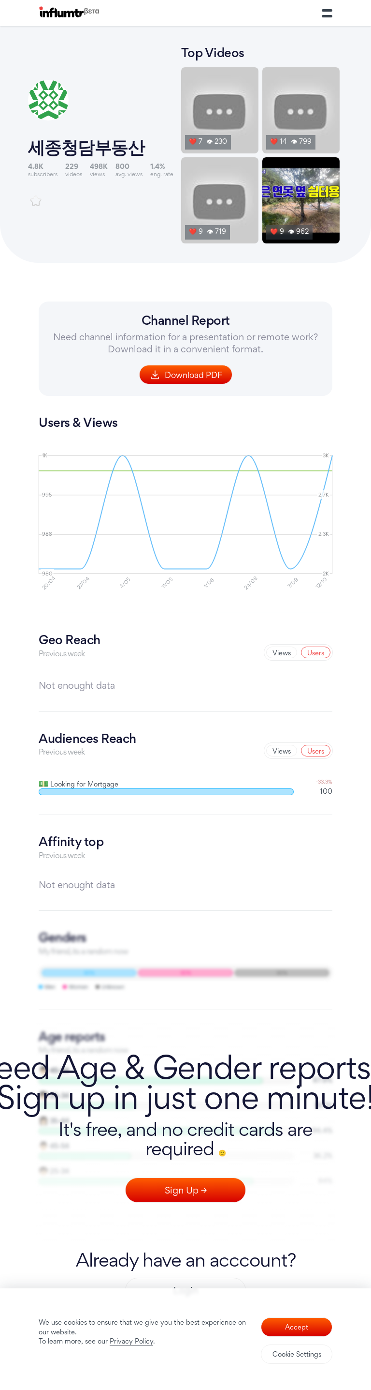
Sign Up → (186, 1190)
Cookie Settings (296, 1354)
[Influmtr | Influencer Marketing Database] (69, 13)
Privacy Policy (131, 1341)
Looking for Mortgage (78, 784)
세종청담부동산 (86, 146)
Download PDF (193, 375)
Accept (296, 1327)
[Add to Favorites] (35, 201)
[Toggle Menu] (327, 13)
